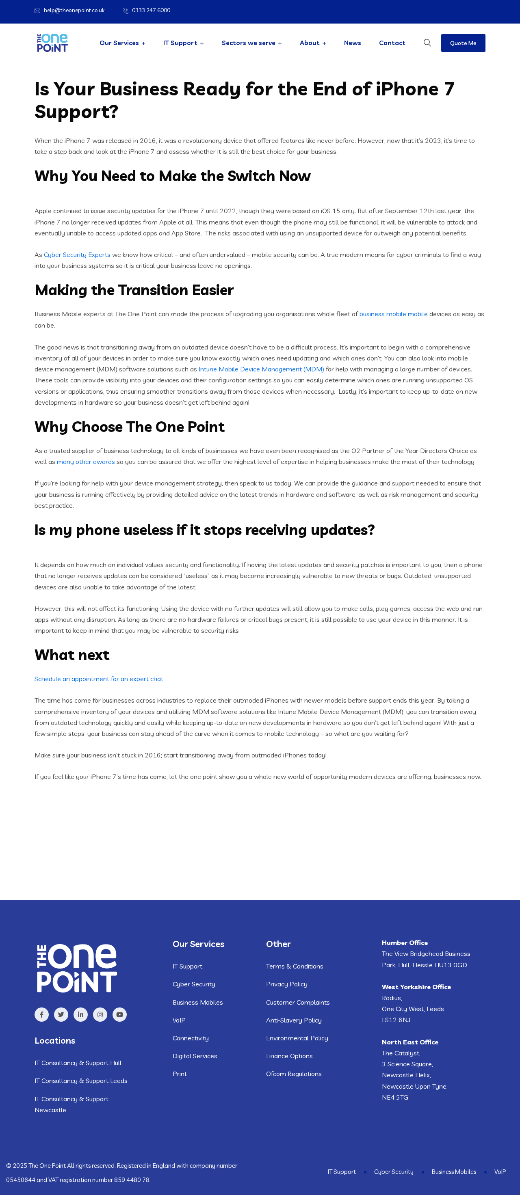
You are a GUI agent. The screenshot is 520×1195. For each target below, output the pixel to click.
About (310, 43)
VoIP (179, 1020)
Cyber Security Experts (77, 254)
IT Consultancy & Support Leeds (81, 1080)
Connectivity (191, 1038)
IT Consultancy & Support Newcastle (71, 1104)
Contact (392, 43)
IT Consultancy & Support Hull (78, 1063)
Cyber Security (194, 984)
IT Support (180, 43)
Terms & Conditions (294, 966)
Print (180, 1074)
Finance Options (289, 1056)
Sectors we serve (248, 43)
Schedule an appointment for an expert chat (99, 679)
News (352, 43)
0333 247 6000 (151, 10)
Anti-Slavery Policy (294, 1020)
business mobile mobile (394, 314)
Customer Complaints (298, 1002)
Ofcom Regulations (294, 1074)
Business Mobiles (198, 1002)
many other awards (86, 461)
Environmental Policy (297, 1038)
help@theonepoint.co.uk (74, 10)
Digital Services (195, 1056)
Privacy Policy (287, 984)
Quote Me (463, 43)
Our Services (119, 43)
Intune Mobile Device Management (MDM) (262, 369)
